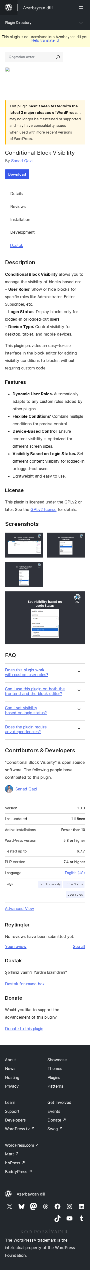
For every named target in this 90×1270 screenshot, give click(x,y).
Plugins (54, 1077)
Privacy (12, 1086)
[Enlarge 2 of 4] (78, 539)
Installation (20, 219)
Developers (15, 1120)
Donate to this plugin (24, 1028)
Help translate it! (45, 40)
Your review (15, 946)
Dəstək (16, 245)
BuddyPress (18, 1171)
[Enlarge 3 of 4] (36, 568)
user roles (75, 894)
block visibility (50, 884)
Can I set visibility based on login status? (26, 710)
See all (79, 946)
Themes (55, 1068)
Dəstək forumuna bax (25, 983)
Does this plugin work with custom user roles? (26, 672)
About (10, 1059)
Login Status (74, 884)
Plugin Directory (18, 22)
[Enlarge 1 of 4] (36, 539)
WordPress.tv (20, 1128)
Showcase (57, 1059)
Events (54, 1111)
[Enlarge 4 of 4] (78, 597)
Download (17, 174)
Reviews (18, 206)
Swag (55, 1128)
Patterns (55, 1086)
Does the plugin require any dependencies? (26, 729)
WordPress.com (22, 1145)
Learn (10, 1102)
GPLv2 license (43, 509)
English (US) (75, 873)
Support (12, 1111)
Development (22, 232)
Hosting (12, 1077)
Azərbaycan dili (31, 1194)
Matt (12, 1153)
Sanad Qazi (21, 160)
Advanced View (19, 908)
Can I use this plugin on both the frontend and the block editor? (35, 691)
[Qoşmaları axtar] (58, 57)
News (10, 1068)
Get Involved (60, 1102)
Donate (57, 1120)
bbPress (15, 1162)
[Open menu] (82, 7)
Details (16, 193)
